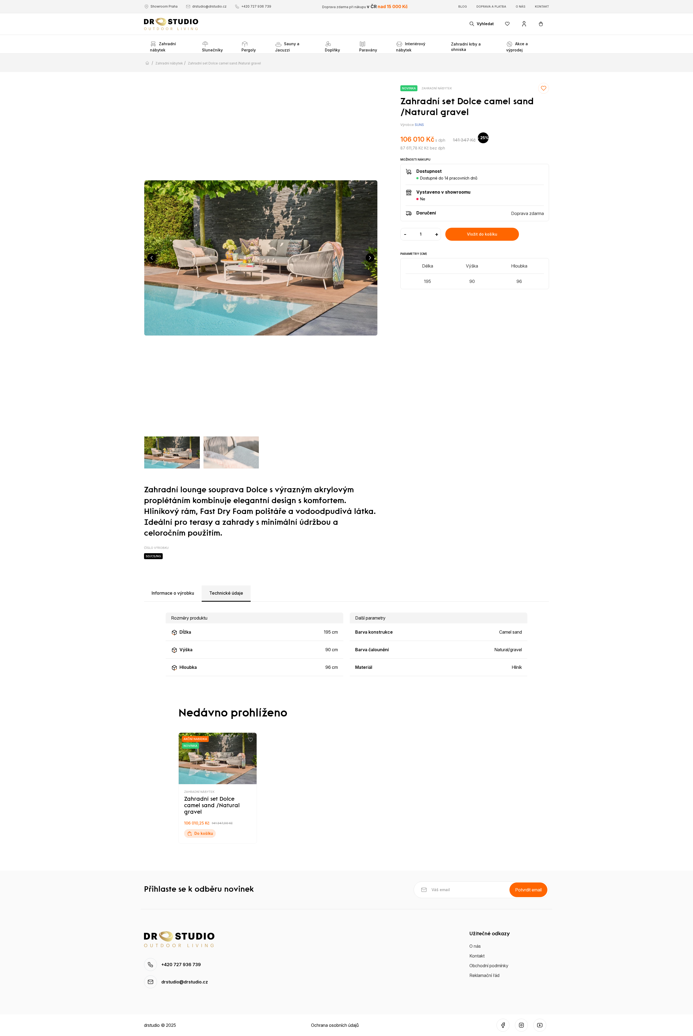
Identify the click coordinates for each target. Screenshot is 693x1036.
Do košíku (203, 833)
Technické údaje (226, 593)
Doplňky (332, 50)
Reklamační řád (484, 975)
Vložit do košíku (482, 234)
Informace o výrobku (173, 593)
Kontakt (542, 6)
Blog (462, 6)
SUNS (419, 125)
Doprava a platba (491, 6)
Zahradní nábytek (163, 46)
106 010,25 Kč (208, 823)
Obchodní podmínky (488, 965)
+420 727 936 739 (256, 6)
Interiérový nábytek (410, 46)
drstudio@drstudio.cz (209, 6)
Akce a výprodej (517, 46)
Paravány (368, 50)
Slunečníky (212, 50)
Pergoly (248, 50)
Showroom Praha (164, 6)
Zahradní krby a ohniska (466, 47)
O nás (520, 6)
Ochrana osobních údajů (335, 1025)
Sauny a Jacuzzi (287, 46)
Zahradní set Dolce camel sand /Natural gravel (224, 63)
